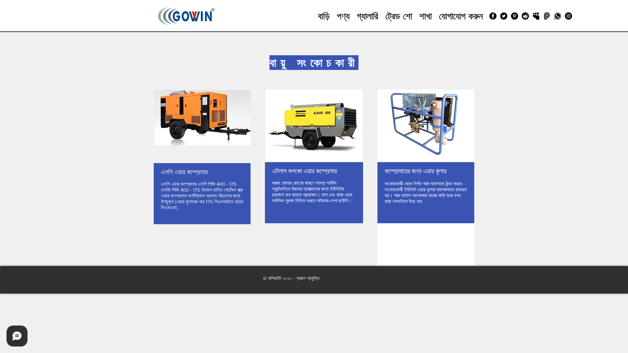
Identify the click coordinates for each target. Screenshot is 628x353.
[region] (202, 173)
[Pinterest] (514, 16)
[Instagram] (568, 16)
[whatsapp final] (557, 16)
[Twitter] (503, 16)
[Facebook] (493, 16)
